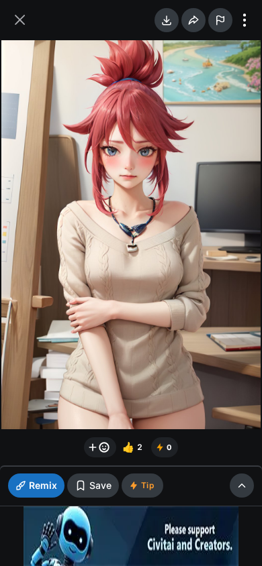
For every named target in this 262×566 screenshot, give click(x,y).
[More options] (244, 20)
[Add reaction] (100, 447)
